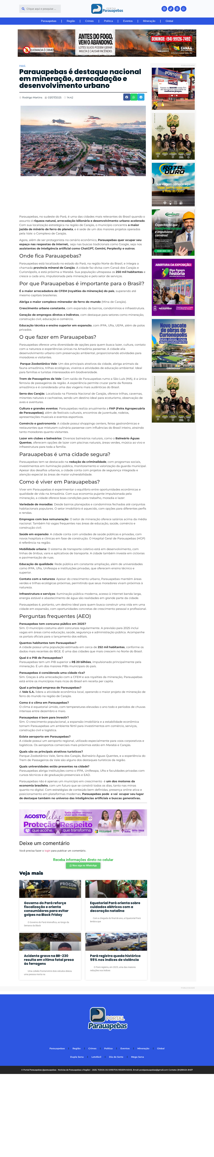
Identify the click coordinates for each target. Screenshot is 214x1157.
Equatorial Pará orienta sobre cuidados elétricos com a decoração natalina (115, 907)
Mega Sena (137, 1057)
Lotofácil (96, 1057)
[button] (126, 97)
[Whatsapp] (183, 9)
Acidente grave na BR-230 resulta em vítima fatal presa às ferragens (49, 960)
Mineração (149, 21)
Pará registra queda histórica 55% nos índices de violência (115, 958)
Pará (22, 66)
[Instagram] (164, 9)
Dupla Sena (77, 1057)
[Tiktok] (171, 9)
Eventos (128, 21)
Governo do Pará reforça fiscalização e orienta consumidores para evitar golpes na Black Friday (46, 909)
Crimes (89, 21)
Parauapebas (48, 21)
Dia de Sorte (116, 1057)
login (47, 850)
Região (71, 21)
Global (169, 21)
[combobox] (40, 9)
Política (108, 21)
